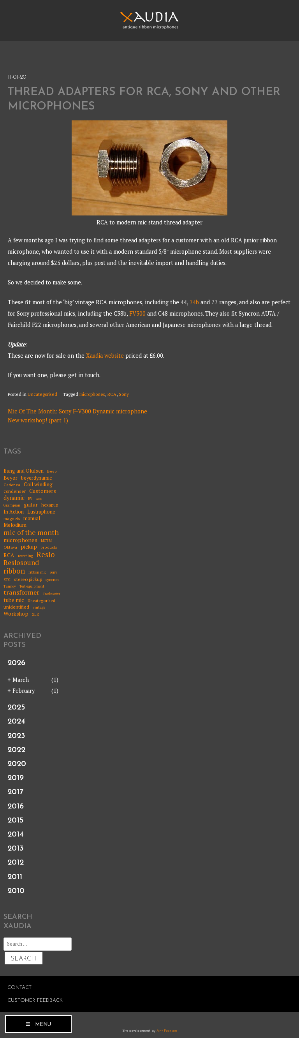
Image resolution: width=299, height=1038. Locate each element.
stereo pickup (28, 579)
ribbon (14, 571)
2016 (15, 806)
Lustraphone (41, 512)
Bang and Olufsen (24, 471)
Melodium (15, 525)
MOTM (46, 541)
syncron (52, 579)
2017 (15, 792)
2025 (16, 707)
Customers (42, 491)
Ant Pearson (167, 1031)
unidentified (16, 607)
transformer (21, 593)
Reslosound (21, 563)
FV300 (137, 313)
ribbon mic (37, 572)
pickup (29, 547)
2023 (16, 736)
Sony (124, 394)
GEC (39, 499)
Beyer (11, 478)
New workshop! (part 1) (38, 420)
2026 (16, 663)
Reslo (46, 554)
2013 (15, 849)
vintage (39, 607)
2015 (15, 820)
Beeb (52, 471)
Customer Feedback (35, 1000)
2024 (16, 722)
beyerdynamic (36, 478)
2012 (15, 863)
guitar (31, 504)
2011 (14, 877)
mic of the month (31, 532)
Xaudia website (105, 355)
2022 (16, 750)
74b (194, 302)
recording (25, 556)
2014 (15, 835)
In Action (14, 512)
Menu (43, 1024)
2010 (16, 891)
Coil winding (38, 484)
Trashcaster (51, 593)
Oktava (10, 547)
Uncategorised (42, 394)
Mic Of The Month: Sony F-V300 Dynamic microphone (77, 411)
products (48, 547)
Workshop (16, 614)
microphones (92, 394)
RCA (111, 394)
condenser (15, 491)
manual (31, 518)
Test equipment (31, 586)
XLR (35, 615)
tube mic (14, 600)
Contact (19, 987)
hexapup (49, 505)
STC (7, 579)
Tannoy (10, 586)
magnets (12, 518)
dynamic (14, 497)
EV (30, 499)
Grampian (12, 505)
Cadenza (12, 484)
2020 (16, 764)
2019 (15, 778)
